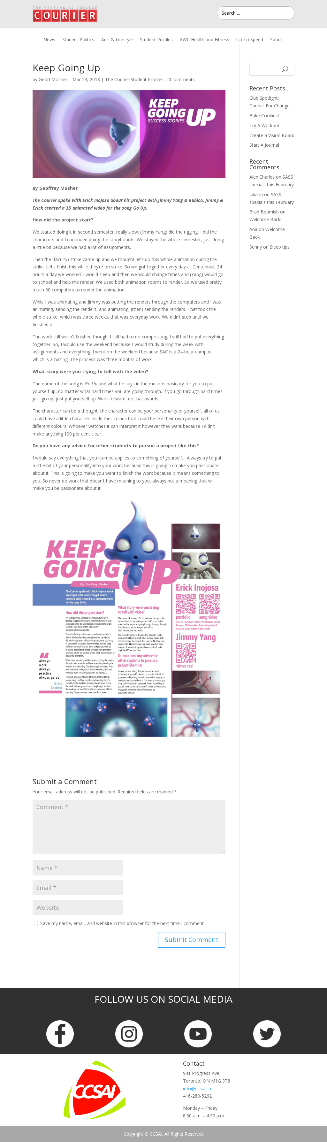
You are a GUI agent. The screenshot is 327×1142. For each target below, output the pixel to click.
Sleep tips (280, 247)
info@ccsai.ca (197, 1088)
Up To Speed (249, 39)
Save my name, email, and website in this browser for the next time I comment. (122, 923)
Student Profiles (156, 39)
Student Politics (78, 39)
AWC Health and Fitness (204, 39)
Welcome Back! (265, 219)
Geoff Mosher (53, 79)
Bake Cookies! (264, 115)
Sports (277, 39)
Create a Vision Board (271, 135)
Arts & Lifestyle (117, 39)
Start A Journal (264, 145)
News (49, 39)
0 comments (182, 79)
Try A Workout (264, 125)
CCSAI (156, 1134)
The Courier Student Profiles (134, 79)
